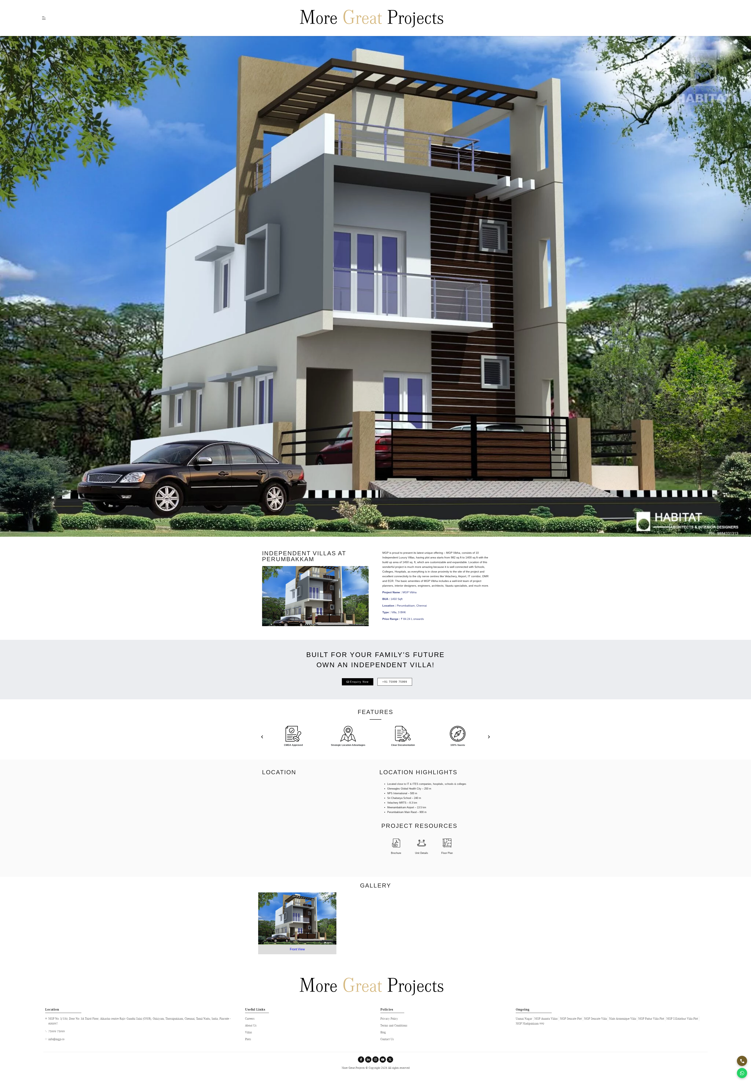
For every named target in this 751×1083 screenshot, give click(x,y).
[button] (262, 737)
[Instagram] (375, 1059)
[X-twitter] (390, 1059)
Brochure (396, 853)
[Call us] (742, 1061)
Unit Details (421, 853)
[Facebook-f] (361, 1059)
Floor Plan (447, 853)
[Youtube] (383, 1059)
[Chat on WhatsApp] (742, 1073)
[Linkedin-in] (368, 1059)
